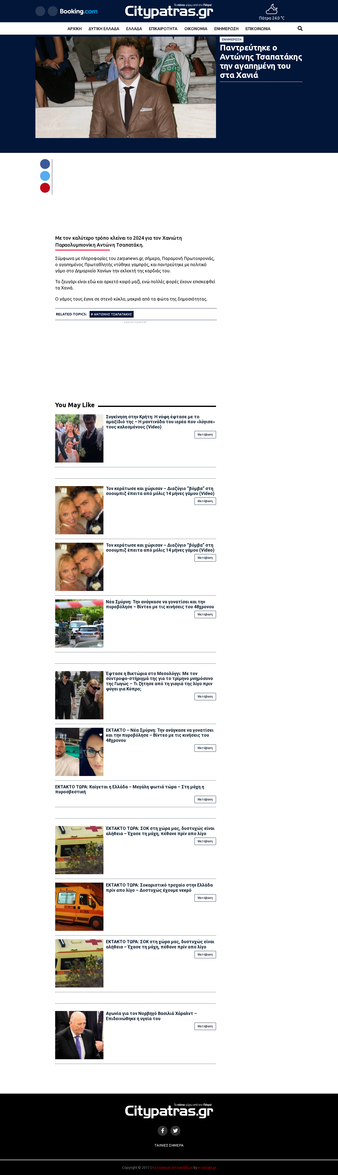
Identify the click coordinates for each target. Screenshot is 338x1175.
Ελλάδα (134, 28)
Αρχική (75, 28)
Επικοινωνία (257, 28)
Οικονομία (195, 28)
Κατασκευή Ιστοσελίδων (172, 1168)
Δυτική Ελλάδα (104, 28)
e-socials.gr (207, 1168)
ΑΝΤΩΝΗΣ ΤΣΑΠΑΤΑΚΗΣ (113, 314)
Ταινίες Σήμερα (169, 1145)
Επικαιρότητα (163, 28)
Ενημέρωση (226, 28)
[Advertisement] (135, 359)
